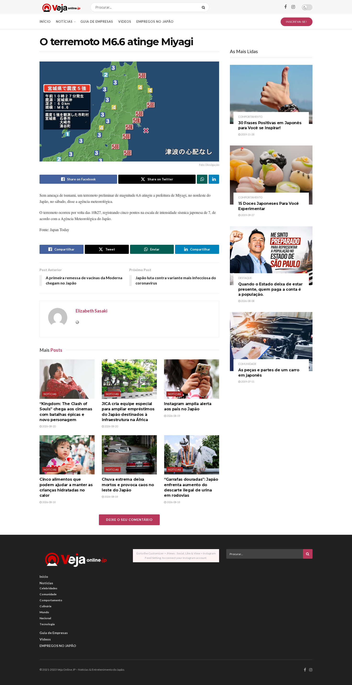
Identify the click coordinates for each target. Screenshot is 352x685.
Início (45, 21)
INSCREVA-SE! (296, 21)
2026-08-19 (173, 415)
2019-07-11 (247, 381)
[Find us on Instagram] (293, 7)
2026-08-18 (49, 502)
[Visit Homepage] (61, 7)
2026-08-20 (49, 426)
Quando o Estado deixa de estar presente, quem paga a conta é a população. (270, 289)
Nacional (45, 618)
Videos (124, 21)
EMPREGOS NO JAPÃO (155, 21)
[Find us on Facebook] (285, 7)
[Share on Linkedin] (214, 179)
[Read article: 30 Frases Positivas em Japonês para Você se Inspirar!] (271, 94)
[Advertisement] (269, 596)
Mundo (44, 612)
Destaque (245, 278)
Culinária (45, 606)
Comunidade (247, 363)
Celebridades (48, 588)
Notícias (64, 21)
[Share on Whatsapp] (202, 179)
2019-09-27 (247, 215)
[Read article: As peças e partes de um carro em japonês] (271, 341)
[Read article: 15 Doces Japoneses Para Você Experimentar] (271, 175)
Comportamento (250, 116)
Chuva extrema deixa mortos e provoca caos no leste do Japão (128, 484)
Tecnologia (47, 624)
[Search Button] (204, 7)
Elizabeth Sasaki (91, 310)
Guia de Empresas (96, 21)
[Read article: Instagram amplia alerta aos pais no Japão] (191, 379)
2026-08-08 (247, 300)
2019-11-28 (247, 134)
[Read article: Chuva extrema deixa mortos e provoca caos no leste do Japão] (129, 454)
